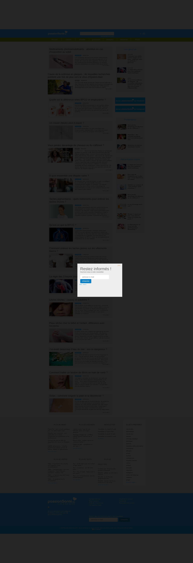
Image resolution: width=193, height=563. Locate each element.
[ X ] (119, 265)
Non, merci (82, 284)
